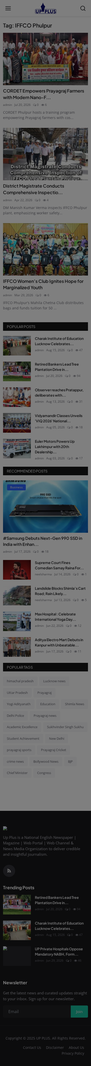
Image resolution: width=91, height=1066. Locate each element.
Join (45, 562)
